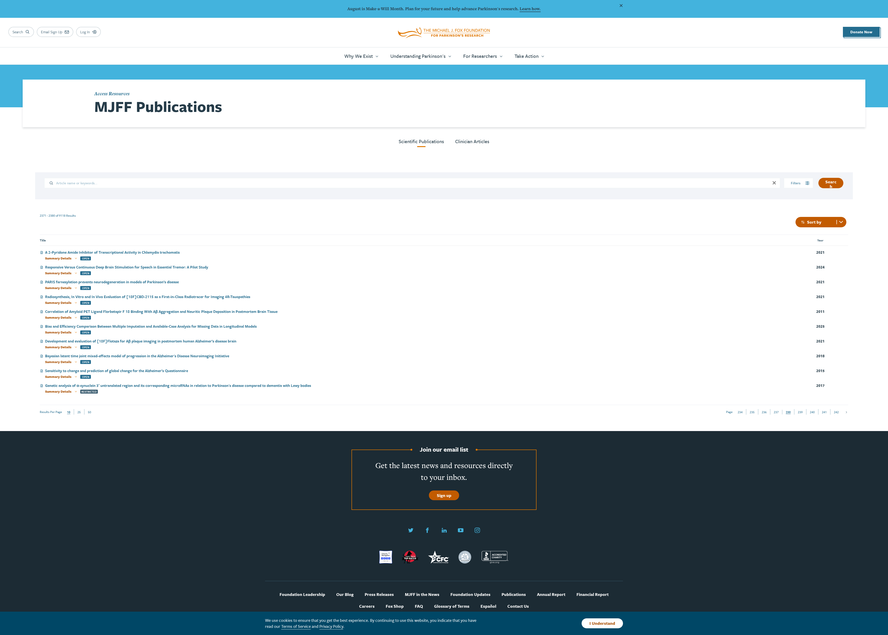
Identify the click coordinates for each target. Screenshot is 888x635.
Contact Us (518, 606)
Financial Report (593, 594)
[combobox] (821, 222)
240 (812, 412)
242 (836, 412)
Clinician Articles (472, 141)
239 (800, 412)
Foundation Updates (470, 594)
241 (824, 412)
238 (788, 412)
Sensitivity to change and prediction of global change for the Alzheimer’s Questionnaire (116, 371)
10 (68, 412)
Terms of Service (296, 626)
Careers (367, 606)
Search (830, 183)
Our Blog (345, 594)
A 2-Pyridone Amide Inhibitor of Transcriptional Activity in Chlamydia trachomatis (112, 252)
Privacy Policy (331, 626)
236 (764, 412)
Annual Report (551, 594)
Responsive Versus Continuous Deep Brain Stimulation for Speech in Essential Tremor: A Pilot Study (126, 267)
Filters (796, 182)
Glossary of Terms (451, 606)
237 (776, 412)
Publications (514, 594)
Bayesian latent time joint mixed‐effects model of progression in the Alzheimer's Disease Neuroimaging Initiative (137, 356)
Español (488, 606)
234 (740, 412)
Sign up (444, 495)
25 (79, 412)
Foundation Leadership (302, 594)
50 (89, 412)
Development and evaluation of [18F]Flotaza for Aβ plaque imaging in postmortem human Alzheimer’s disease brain (140, 341)
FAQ (419, 606)
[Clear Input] (774, 183)
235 (752, 412)
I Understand (602, 623)
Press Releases (379, 594)
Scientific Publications (421, 141)
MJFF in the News (422, 594)
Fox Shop (395, 606)
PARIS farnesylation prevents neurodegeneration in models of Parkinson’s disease (112, 282)
